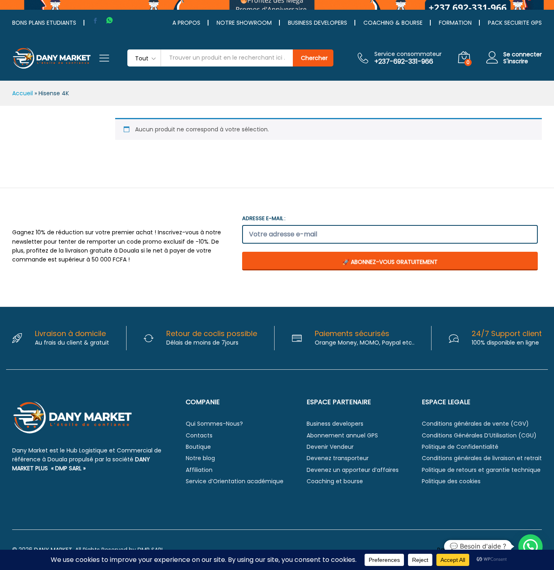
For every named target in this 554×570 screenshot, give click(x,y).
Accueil (22, 93)
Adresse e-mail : (264, 218)
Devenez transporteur (338, 458)
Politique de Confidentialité (460, 447)
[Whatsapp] (109, 20)
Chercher (314, 58)
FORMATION (455, 23)
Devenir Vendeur (330, 447)
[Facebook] (95, 21)
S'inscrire (515, 61)
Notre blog (200, 458)
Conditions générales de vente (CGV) (475, 424)
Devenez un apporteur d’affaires (353, 470)
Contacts (199, 435)
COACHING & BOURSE (393, 23)
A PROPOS (186, 23)
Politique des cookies (451, 481)
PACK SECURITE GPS (515, 23)
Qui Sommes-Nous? (214, 424)
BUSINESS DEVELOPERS (317, 23)
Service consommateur (408, 54)
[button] (530, 546)
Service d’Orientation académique (234, 481)
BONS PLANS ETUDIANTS (44, 23)
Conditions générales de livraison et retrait (482, 458)
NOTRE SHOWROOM (244, 23)
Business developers (335, 424)
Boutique (198, 447)
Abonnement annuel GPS (342, 435)
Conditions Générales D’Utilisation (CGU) (479, 435)
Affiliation (199, 470)
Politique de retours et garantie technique (481, 470)
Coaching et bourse (335, 481)
